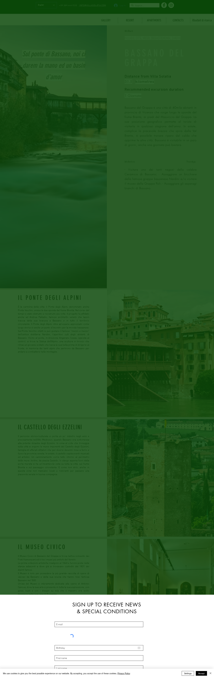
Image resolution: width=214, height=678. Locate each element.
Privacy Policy (123, 673)
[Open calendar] (139, 648)
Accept (201, 673)
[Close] (210, 673)
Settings (188, 673)
